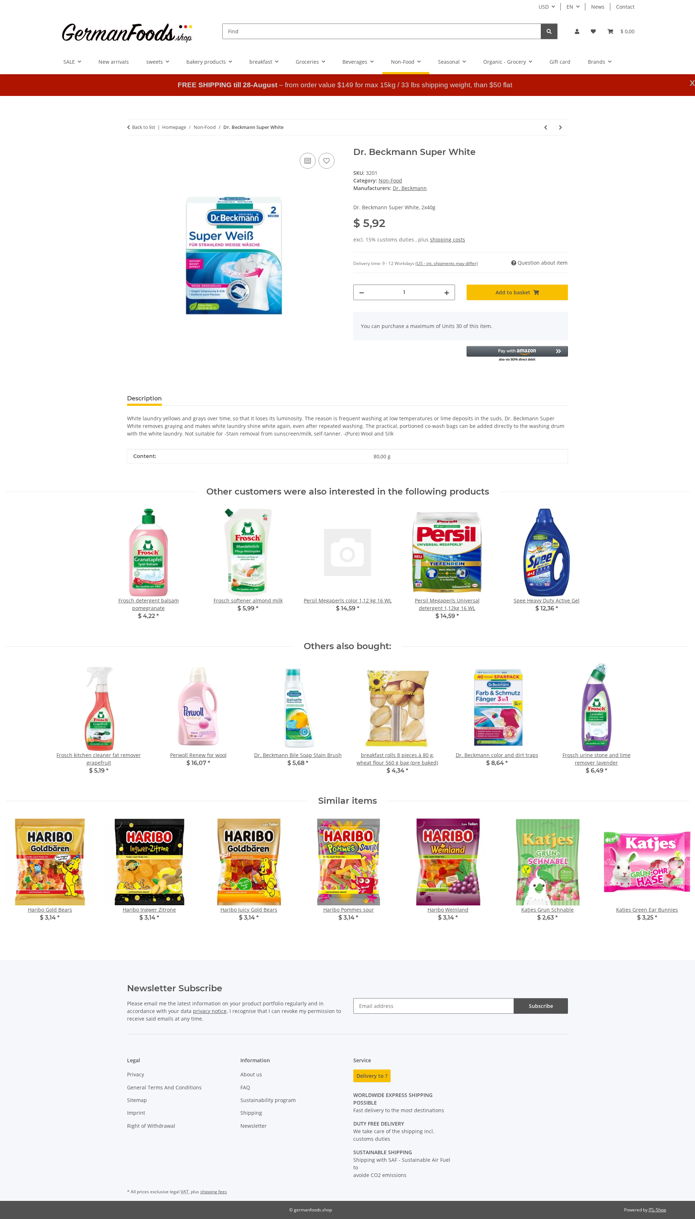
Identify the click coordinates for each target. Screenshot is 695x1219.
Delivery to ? (372, 1075)
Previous (18, 874)
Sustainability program (268, 1100)
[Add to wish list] (326, 161)
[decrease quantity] (362, 292)
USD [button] (544, 6)
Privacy (135, 1074)
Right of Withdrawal (151, 1125)
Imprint (136, 1112)
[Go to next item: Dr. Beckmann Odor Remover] (560, 127)
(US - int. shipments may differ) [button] (447, 263)
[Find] (549, 31)
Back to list (143, 127)
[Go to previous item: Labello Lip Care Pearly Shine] (545, 127)
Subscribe (541, 1005)
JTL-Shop (657, 1210)
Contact (625, 6)
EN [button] (569, 6)
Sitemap (137, 1100)
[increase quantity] (447, 292)
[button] (577, 31)
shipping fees (213, 1192)
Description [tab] (144, 398)
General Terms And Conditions (164, 1087)
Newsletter (253, 1125)
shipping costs (447, 239)
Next (677, 874)
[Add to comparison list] (308, 161)
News (598, 6)
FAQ (245, 1087)
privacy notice (210, 1011)
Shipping (251, 1112)
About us (251, 1074)
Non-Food (390, 180)
